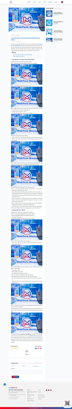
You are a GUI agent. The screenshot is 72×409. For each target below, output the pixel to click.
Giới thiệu (29, 2)
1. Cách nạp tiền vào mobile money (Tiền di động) (22, 54)
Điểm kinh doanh (30, 398)
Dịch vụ (34, 2)
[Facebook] (47, 390)
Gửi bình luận (15, 376)
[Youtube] (51, 390)
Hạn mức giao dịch (41, 396)
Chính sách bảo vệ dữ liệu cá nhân (32, 392)
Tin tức (39, 2)
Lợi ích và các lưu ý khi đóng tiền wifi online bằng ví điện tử (58, 13)
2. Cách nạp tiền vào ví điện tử (18, 56)
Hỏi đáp (28, 396)
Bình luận (13, 368)
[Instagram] (49, 390)
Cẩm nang (40, 398)
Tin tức (39, 391)
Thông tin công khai (30, 400)
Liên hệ (56, 2)
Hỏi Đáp (44, 2)
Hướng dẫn (50, 2)
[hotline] (5, 384)
